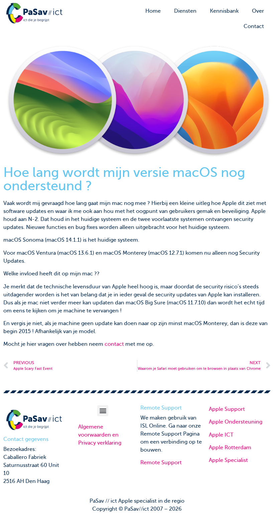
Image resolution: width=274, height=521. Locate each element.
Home (153, 11)
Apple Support (227, 409)
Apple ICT (221, 435)
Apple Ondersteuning (235, 422)
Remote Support (161, 463)
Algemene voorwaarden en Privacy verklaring (99, 435)
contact (114, 344)
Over (258, 11)
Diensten (185, 11)
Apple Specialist (228, 460)
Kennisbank (224, 11)
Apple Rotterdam (230, 448)
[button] (102, 410)
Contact (254, 26)
